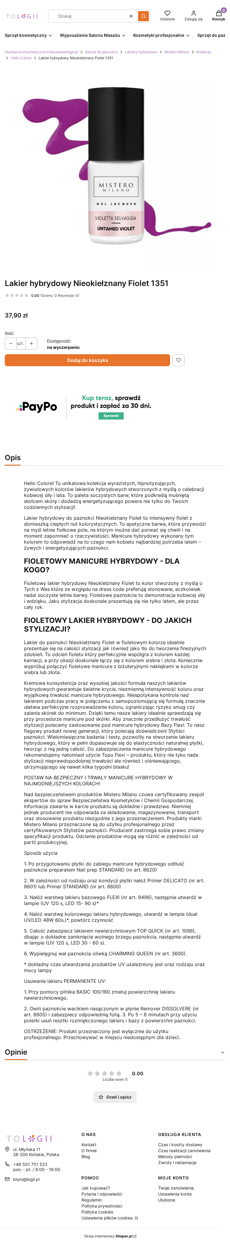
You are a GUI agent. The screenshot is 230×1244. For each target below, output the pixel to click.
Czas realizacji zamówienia (184, 1150)
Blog (85, 1156)
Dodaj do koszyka (87, 360)
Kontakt (88, 1144)
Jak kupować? (95, 1187)
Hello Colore (21, 58)
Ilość (9, 333)
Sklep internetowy (108, 1236)
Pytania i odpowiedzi (101, 1193)
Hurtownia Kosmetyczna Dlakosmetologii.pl (41, 52)
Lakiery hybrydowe (141, 52)
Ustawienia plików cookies (107, 1217)
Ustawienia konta (175, 1193)
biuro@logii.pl (26, 1179)
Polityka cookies (97, 1211)
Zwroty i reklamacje (177, 1162)
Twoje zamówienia (176, 1187)
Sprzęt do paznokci (101, 52)
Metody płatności (175, 1156)
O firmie (89, 1150)
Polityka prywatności (101, 1205)
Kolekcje (203, 52)
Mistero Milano (176, 52)
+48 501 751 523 (30, 1164)
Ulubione (166, 1199)
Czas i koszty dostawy (180, 1144)
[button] (143, 16)
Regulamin (91, 1199)
